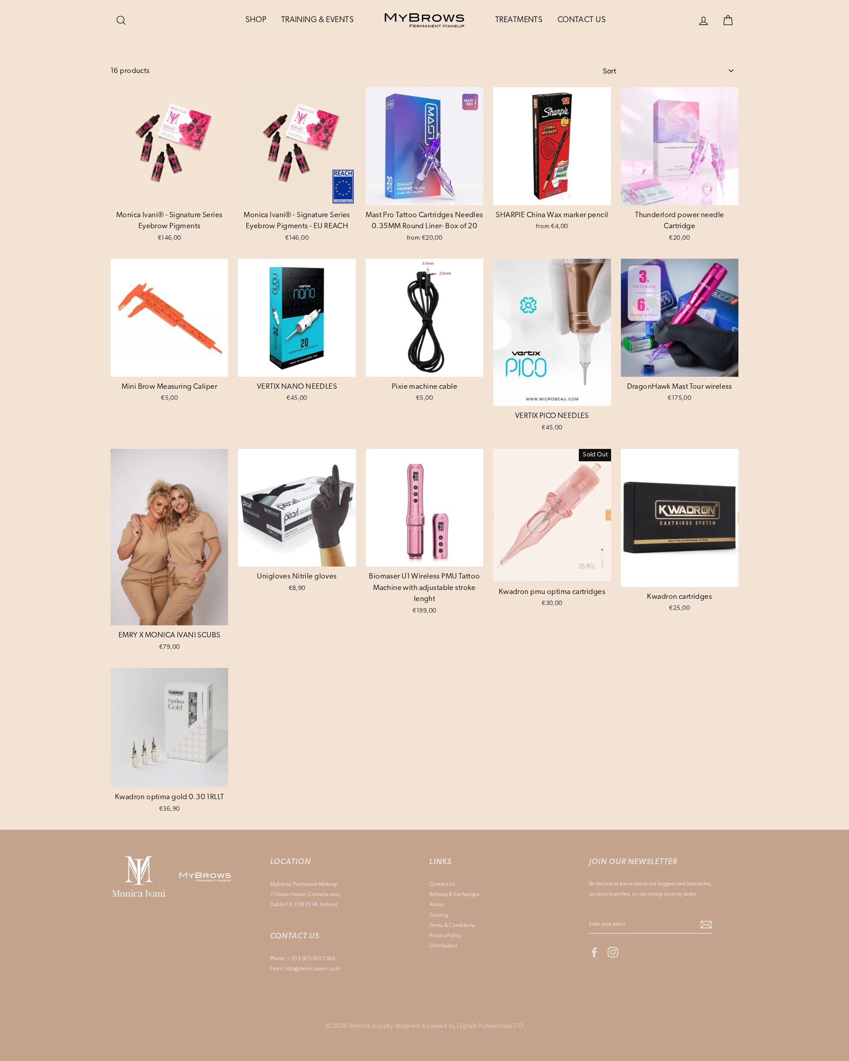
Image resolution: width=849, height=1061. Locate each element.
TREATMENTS (519, 20)
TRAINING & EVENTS (317, 20)
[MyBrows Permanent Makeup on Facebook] (594, 952)
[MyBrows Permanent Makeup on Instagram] (613, 952)
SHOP (256, 20)
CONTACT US (582, 20)
